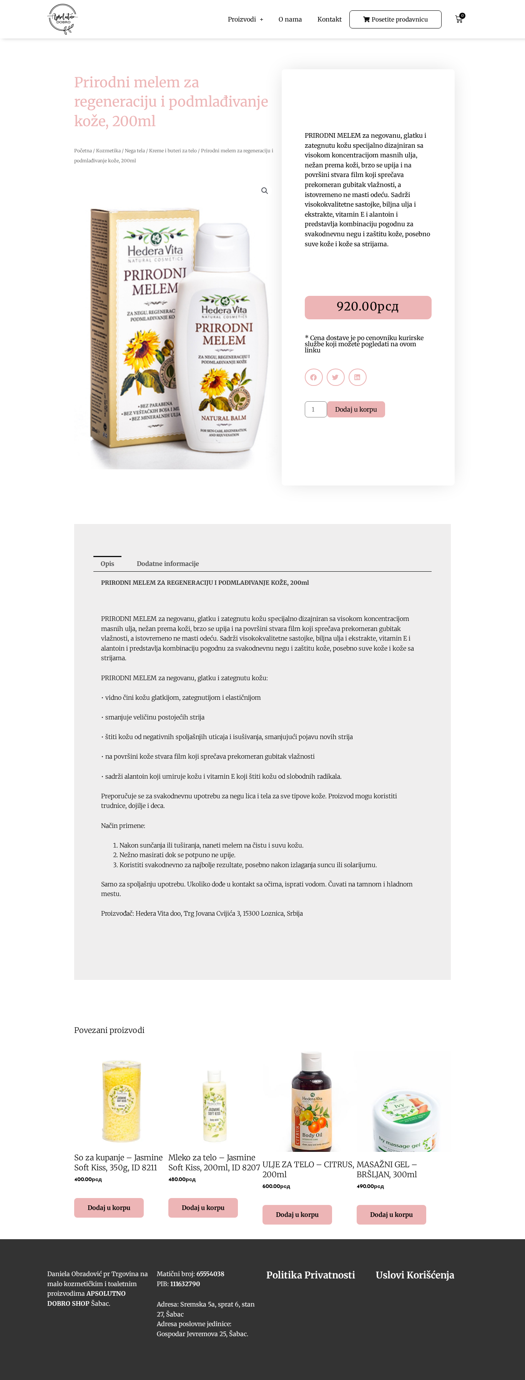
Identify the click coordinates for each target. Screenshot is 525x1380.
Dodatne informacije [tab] (168, 563)
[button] (265, 191)
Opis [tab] (107, 563)
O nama (290, 19)
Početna (83, 151)
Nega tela (135, 151)
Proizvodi (242, 19)
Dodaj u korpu (356, 409)
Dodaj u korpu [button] (109, 1207)
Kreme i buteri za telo (173, 151)
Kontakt (329, 19)
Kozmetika (108, 151)
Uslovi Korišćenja (415, 1275)
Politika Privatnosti (310, 1275)
